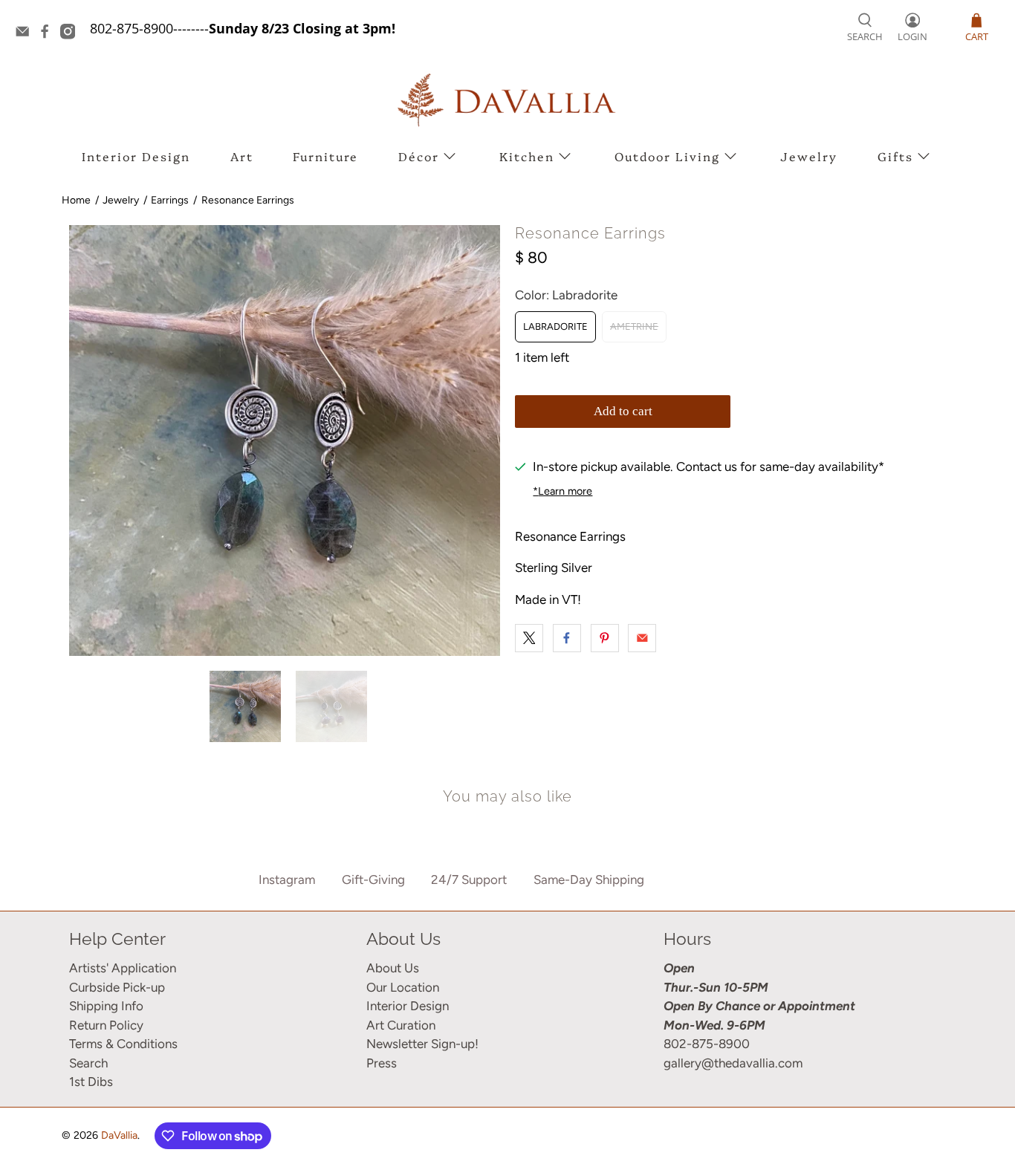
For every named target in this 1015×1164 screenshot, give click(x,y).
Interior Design (136, 156)
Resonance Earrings (247, 200)
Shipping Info (106, 1005)
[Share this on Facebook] (567, 638)
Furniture (325, 156)
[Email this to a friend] (642, 638)
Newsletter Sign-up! (422, 1043)
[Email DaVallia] (26, 34)
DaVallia (119, 1135)
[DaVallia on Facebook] (48, 34)
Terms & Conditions (123, 1043)
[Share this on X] (529, 638)
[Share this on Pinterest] (605, 638)
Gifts (895, 156)
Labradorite (555, 326)
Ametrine (634, 326)
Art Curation (400, 1025)
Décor (418, 156)
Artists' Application (122, 967)
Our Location (402, 987)
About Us (392, 967)
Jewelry (808, 156)
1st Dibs (91, 1081)
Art (241, 156)
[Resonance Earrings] (284, 440)
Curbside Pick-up (117, 987)
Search (88, 1063)
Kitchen (526, 156)
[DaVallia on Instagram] (71, 34)
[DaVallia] (507, 100)
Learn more (562, 491)
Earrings (170, 200)
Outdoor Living (667, 156)
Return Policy (106, 1025)
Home (76, 200)
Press (381, 1063)
